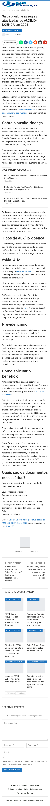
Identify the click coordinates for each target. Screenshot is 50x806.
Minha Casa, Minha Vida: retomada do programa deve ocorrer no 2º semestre (36, 572)
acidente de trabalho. (26, 271)
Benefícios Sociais (13, 599)
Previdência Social (27, 109)
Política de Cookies (30, 786)
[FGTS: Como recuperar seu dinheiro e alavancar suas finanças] (14, 604)
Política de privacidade (18, 789)
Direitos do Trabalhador (12, 30)
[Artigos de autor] (25, 542)
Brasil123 (9, 526)
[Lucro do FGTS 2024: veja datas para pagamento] (14, 667)
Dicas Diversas (33, 599)
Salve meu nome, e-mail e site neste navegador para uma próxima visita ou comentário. (25, 762)
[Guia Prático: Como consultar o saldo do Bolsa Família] (36, 635)
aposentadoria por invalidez (14, 112)
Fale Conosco (36, 789)
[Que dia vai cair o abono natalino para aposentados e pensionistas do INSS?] (36, 667)
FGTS (26, 307)
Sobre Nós (15, 786)
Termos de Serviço (25, 793)
